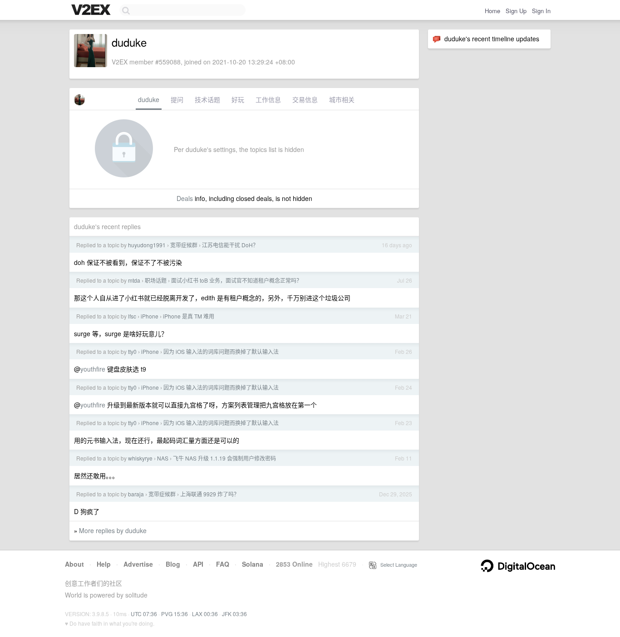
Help (104, 563)
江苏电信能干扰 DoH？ (230, 245)
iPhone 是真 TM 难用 (188, 316)
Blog (173, 563)
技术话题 (207, 99)
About (74, 563)
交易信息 (305, 99)
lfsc (132, 316)
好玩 (237, 99)
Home (492, 10)
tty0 (132, 351)
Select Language (396, 564)
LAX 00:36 (205, 613)
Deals (185, 198)
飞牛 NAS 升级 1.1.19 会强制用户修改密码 (224, 458)
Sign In (541, 10)
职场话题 (156, 280)
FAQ (222, 563)
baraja (136, 494)
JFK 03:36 (234, 613)
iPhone (149, 316)
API (198, 563)
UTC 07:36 (144, 613)
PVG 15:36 (174, 613)
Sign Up (516, 10)
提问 (177, 99)
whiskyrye (140, 458)
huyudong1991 (147, 245)
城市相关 (341, 99)
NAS (162, 458)
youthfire (92, 368)
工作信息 (268, 99)
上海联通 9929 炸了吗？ (209, 494)
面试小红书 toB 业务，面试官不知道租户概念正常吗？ (236, 280)
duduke (148, 99)
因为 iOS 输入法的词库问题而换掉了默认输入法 (221, 351)
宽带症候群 (183, 245)
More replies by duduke (113, 530)
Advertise (138, 563)
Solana (252, 563)
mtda (134, 280)
